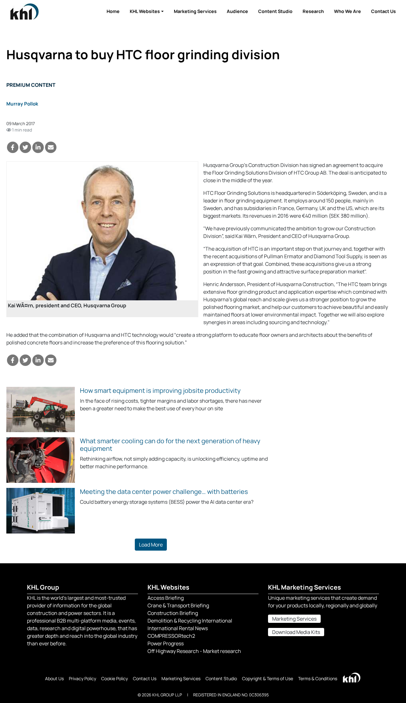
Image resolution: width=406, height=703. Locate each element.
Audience (237, 11)
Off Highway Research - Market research (194, 651)
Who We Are (347, 11)
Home (113, 11)
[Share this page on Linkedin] (38, 147)
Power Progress (165, 643)
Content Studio (275, 11)
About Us (54, 678)
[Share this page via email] (50, 147)
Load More (151, 544)
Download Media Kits (296, 632)
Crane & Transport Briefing (178, 605)
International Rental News (177, 628)
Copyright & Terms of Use (267, 678)
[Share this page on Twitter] (25, 147)
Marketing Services (195, 11)
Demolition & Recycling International (189, 620)
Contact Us (383, 11)
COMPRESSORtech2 (171, 635)
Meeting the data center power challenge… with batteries (164, 491)
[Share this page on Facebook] (12, 147)
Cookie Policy (114, 678)
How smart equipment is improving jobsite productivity (160, 390)
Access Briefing (165, 597)
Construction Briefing (172, 613)
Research (313, 11)
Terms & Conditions (317, 678)
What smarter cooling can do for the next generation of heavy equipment (170, 445)
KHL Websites (145, 11)
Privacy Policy (82, 678)
